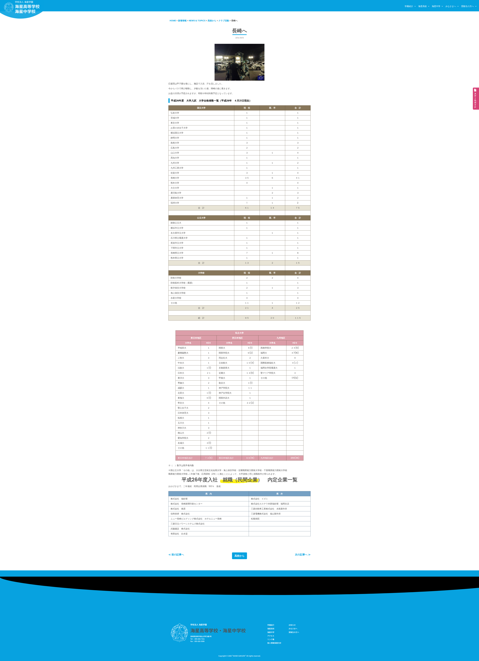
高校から (239, 556)
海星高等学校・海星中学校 (218, 630)
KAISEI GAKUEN (239, 656)
